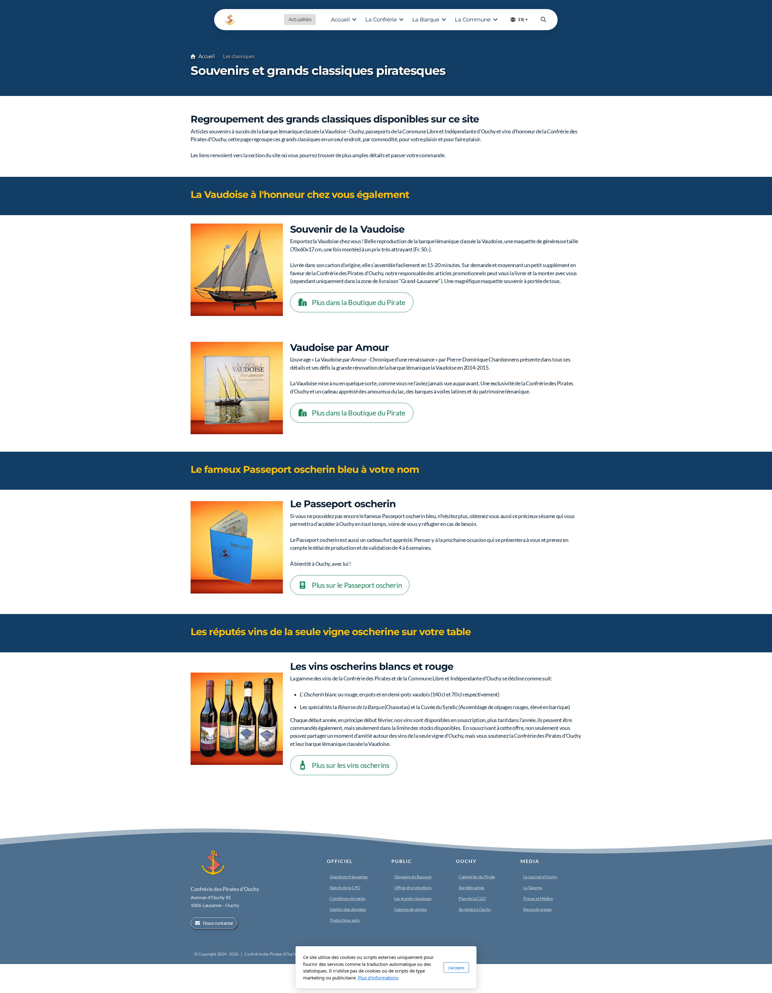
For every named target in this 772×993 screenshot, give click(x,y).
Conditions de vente (347, 898)
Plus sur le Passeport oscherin (357, 585)
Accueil (206, 56)
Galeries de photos (410, 909)
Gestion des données (348, 909)
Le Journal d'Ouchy (540, 876)
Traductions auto (344, 920)
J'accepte (456, 967)
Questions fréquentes (349, 876)
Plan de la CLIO (472, 898)
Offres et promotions (413, 887)
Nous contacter (218, 923)
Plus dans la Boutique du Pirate (359, 302)
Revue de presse (537, 909)
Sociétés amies (471, 887)
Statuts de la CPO (345, 887)
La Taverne (532, 887)
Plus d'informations (378, 978)
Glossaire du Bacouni (413, 876)
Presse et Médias (538, 898)
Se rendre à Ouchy (475, 909)
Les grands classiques (413, 898)
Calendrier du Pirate (477, 876)
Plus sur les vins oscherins (350, 765)
